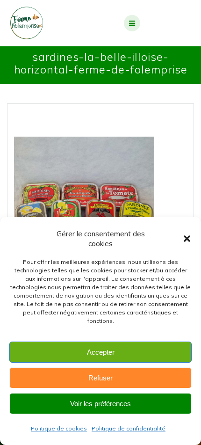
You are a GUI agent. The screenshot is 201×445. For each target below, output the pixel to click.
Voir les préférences (100, 404)
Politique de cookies (59, 428)
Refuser (100, 378)
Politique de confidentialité (128, 428)
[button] (187, 238)
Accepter (101, 352)
